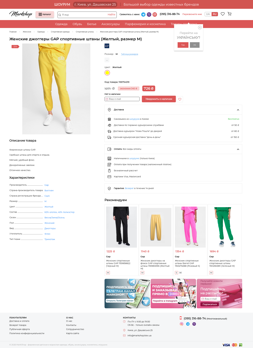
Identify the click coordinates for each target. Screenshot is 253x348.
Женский (49, 223)
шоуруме (134, 158)
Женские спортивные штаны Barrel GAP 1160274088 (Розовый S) (187, 263)
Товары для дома (184, 24)
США (47, 196)
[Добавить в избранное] (180, 99)
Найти (111, 14)
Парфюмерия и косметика (145, 24)
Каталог (40, 14)
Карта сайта (72, 333)
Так (183, 45)
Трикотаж (50, 239)
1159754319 (124, 82)
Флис (47, 234)
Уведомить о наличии (159, 99)
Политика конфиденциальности (26, 333)
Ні (195, 45)
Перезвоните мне (192, 14)
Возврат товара (17, 325)
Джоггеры (50, 228)
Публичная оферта (19, 329)
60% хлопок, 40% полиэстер (60, 212)
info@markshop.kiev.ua (139, 335)
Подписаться (210, 304)
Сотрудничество (75, 329)
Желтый (107, 73)
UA (208, 14)
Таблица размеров (129, 54)
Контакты (71, 325)
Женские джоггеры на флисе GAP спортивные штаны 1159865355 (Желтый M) (155, 264)
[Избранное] (223, 14)
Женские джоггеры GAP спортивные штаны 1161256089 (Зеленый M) (222, 263)
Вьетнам (49, 190)
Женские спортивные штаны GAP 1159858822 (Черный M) (118, 263)
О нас (69, 321)
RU (215, 14)
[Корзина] (229, 14)
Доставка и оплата (19, 321)
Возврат (129, 188)
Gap (47, 185)
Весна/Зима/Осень (55, 217)
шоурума (135, 119)
